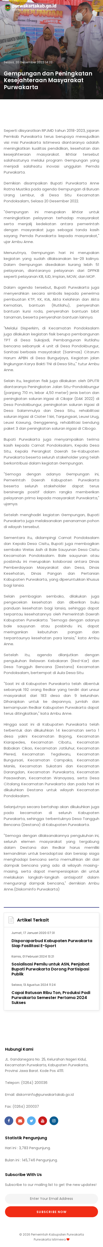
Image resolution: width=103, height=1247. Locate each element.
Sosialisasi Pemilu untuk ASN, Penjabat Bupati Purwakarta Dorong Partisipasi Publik (51, 969)
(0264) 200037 (25, 1106)
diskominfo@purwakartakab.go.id (45, 1094)
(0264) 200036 (34, 1082)
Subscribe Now (51, 1212)
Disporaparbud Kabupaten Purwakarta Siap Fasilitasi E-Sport (52, 943)
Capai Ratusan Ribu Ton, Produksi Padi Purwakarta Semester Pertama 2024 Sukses (51, 997)
